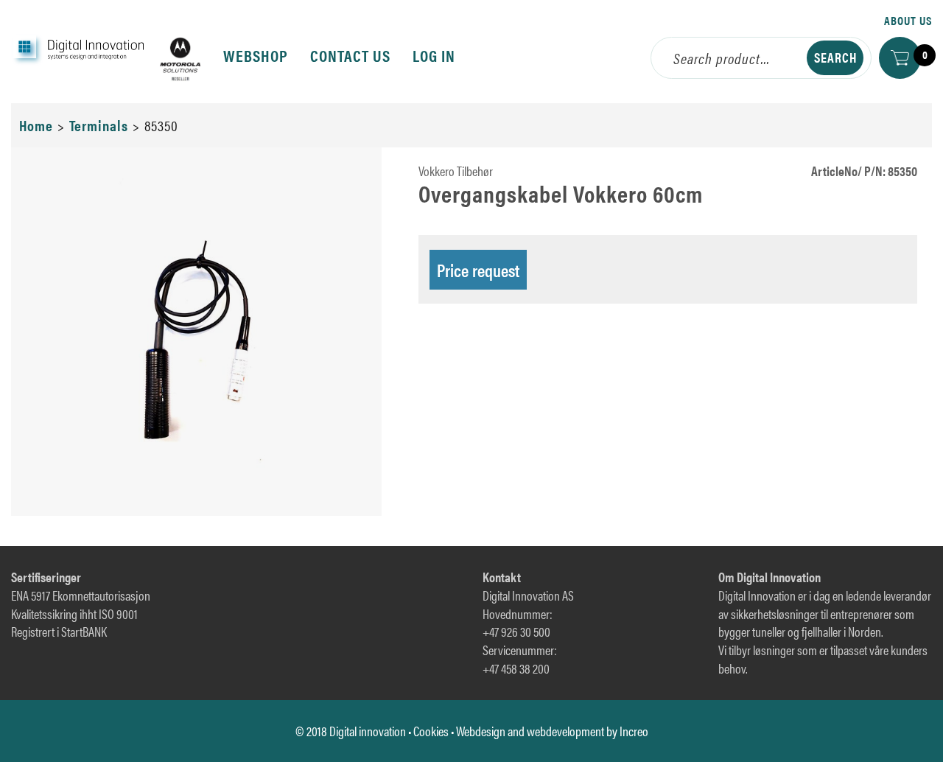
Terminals (98, 125)
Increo (634, 730)
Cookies (431, 730)
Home (36, 125)
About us (908, 20)
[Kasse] (900, 58)
